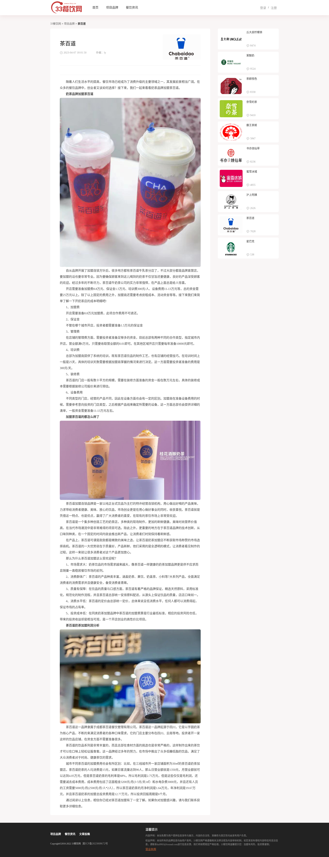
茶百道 (250, 218)
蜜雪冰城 (251, 171)
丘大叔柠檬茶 (254, 32)
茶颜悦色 (251, 78)
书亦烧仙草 (253, 148)
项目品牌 (112, 7)
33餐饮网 (55, 23)
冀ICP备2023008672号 (95, 843)
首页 (95, 7)
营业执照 (150, 849)
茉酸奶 (250, 55)
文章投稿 (84, 834)
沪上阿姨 (251, 194)
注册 (274, 8)
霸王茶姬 (251, 125)
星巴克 (250, 241)
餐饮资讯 (132, 7)
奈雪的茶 (251, 102)
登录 (263, 8)
